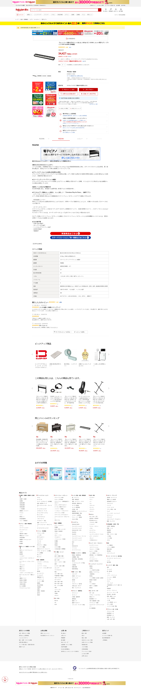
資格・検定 (57, 591)
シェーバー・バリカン (42, 565)
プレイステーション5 (76, 526)
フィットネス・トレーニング (113, 513)
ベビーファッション (94, 547)
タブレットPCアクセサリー (61, 504)
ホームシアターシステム (42, 512)
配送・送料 (84, 633)
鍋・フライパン (75, 497)
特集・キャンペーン (45, 633)
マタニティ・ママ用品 (94, 549)
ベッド (108, 573)
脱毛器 (38, 571)
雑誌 (56, 571)
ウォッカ (91, 507)
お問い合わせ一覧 (69, 687)
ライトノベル (57, 589)
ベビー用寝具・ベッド (94, 553)
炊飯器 (21, 552)
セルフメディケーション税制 (25, 672)
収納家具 (109, 588)
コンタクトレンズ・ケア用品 (78, 563)
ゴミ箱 (108, 600)
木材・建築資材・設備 (94, 600)
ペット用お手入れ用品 (94, 570)
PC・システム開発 (59, 585)
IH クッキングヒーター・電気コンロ (27, 575)
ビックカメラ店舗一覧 (110, 5)
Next (110, 32)
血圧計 (38, 592)
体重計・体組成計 (41, 591)
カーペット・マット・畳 (112, 592)
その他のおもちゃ (93, 540)
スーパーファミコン (76, 549)
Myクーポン (63, 642)
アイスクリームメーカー (25, 588)
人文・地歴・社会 (58, 573)
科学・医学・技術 (58, 583)
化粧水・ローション (76, 576)
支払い (83, 635)
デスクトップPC (40, 533)
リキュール (92, 505)
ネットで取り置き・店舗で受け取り (27, 644)
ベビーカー (92, 557)
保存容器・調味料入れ (77, 503)
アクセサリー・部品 (41, 520)
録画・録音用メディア (42, 503)
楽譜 (56, 563)
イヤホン (53, 14)
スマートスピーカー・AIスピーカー (44, 525)
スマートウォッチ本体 (59, 512)
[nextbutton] (108, 354)
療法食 (91, 587)
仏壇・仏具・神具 (111, 619)
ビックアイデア (38, 14)
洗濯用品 (109, 532)
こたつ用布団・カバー (112, 602)
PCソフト (39, 556)
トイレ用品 (109, 538)
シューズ (109, 505)
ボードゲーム (92, 532)
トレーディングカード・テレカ (96, 534)
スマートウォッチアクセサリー (61, 514)
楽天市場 (123, 5)
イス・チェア (110, 583)
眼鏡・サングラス (111, 521)
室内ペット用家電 (93, 585)
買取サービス (22, 646)
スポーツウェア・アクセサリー (114, 519)
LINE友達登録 (85, 649)
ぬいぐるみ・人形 (93, 516)
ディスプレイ (40, 539)
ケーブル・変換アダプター (60, 506)
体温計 (38, 594)
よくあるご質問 (100, 5)
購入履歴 (63, 640)
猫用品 (91, 566)
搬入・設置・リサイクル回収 (25, 640)
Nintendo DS (75, 546)
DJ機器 (56, 541)
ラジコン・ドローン (94, 526)
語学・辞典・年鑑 (58, 581)
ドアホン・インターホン (95, 594)
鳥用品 (91, 576)
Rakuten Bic (22, 10)
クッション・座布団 (111, 577)
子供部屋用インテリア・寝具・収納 (114, 585)
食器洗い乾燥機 (23, 580)
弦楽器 (56, 543)
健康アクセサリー (76, 602)
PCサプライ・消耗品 (41, 545)
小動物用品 (92, 574)
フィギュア (92, 524)
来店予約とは (92, 104)
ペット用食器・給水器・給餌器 (96, 577)
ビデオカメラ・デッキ (42, 510)
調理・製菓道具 (75, 499)
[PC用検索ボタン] (99, 10)
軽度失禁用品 (75, 568)
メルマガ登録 (85, 646)
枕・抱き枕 (109, 571)
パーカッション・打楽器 (60, 539)
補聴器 (38, 583)
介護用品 (74, 564)
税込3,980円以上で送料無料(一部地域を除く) (36, 5)
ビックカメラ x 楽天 (20, 5)
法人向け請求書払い (65, 649)
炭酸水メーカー (23, 578)
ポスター (57, 595)
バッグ (108, 560)
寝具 (108, 567)
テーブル (109, 579)
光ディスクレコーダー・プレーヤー (44, 506)
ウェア (108, 511)
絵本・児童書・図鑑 (59, 556)
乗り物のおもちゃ (93, 520)
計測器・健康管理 (76, 596)
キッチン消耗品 (75, 505)
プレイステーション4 (76, 528)
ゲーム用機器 (40, 552)
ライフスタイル (58, 569)
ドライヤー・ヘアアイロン (43, 562)
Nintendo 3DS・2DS (76, 530)
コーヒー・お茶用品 (76, 515)
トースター (22, 556)
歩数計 (38, 589)
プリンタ (39, 541)
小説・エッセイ (58, 577)
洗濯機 (78, 14)
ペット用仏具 (92, 583)
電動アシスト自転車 (111, 499)
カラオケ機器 (57, 547)
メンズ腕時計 (110, 545)
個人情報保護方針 (106, 637)
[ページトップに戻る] (138, 489)
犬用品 (91, 568)
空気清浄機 (60, 14)
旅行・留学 (57, 560)
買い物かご (63, 633)
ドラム (56, 533)
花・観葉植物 (92, 608)
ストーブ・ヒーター (24, 527)
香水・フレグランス (76, 587)
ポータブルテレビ (41, 516)
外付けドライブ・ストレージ (43, 548)
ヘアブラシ (39, 563)
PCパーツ (39, 554)
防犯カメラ (92, 596)
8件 (61, 302)
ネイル (73, 581)
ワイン (91, 499)
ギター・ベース (58, 535)
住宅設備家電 (22, 518)
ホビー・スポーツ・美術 (60, 562)
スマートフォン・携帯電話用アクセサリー (62, 502)
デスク (108, 581)
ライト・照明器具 (23, 520)
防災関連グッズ (93, 598)
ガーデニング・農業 (94, 602)
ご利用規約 (104, 640)
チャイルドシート (93, 559)
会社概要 (118, 5)
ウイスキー (92, 497)
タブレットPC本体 (59, 499)
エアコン (67, 14)
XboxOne (74, 532)
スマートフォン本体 (59, 497)
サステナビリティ (78, 687)
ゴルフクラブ (110, 503)
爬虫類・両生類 (93, 579)
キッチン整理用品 (76, 507)
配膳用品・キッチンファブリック (79, 511)
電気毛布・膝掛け (23, 533)
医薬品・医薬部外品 (76, 555)
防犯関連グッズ (110, 613)
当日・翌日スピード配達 (24, 633)
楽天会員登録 (122, 14)
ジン (90, 501)
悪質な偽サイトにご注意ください (39, 672)
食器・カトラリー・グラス (78, 501)
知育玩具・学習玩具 (94, 518)
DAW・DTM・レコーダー (60, 529)
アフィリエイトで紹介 (87, 651)
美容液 (73, 579)
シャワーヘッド (40, 579)
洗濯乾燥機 (22, 503)
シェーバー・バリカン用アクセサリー (44, 568)
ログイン (116, 14)
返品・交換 (84, 637)
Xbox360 (74, 534)
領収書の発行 (85, 644)
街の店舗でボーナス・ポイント (47, 635)
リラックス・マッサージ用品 (78, 604)
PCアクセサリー (40, 537)
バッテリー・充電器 (59, 508)
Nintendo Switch (75, 524)
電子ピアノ (44, 19)
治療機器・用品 (75, 557)
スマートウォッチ (111, 553)
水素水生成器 (22, 584)
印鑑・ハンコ (110, 528)
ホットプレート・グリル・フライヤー (27, 562)
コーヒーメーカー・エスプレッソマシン (27, 558)
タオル (108, 540)
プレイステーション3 (76, 538)
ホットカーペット (23, 529)
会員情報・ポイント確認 (66, 644)
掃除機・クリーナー (24, 510)
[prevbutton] (32, 354)
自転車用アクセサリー (112, 501)
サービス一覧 (61, 687)
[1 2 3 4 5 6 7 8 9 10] (63, 64)
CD (55, 602)
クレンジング (75, 577)
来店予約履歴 (64, 646)
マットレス (109, 569)
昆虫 (90, 581)
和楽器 (56, 545)
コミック (57, 554)
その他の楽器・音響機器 (60, 548)
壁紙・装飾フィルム (111, 596)
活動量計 (39, 587)
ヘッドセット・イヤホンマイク (61, 510)
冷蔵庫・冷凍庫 (23, 499)
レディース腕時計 (111, 547)
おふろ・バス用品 (93, 551)
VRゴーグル (57, 520)
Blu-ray (56, 600)
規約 (97, 104)
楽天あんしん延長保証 (24, 635)
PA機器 (56, 527)
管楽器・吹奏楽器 (58, 531)
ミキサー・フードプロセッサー (26, 572)
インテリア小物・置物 (112, 606)
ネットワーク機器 (41, 547)
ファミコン (74, 548)
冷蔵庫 (72, 14)
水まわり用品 (75, 519)
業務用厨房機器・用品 (77, 513)
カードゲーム (92, 530)
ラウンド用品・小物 (111, 509)
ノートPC (39, 535)
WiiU (73, 542)
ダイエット (74, 594)
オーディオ (39, 499)
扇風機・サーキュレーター (25, 539)
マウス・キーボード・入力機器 (44, 550)
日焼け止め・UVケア (76, 585)
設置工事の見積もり (23, 642)
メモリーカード (40, 518)
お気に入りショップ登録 (87, 642)
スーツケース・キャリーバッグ (114, 558)
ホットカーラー (40, 573)
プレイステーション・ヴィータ (79, 536)
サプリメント (75, 592)
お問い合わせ (85, 656)
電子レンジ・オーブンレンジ (26, 550)
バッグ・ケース (110, 507)
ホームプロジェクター (42, 508)
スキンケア (74, 574)
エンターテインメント (59, 558)
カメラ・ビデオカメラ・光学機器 (44, 501)
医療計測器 (74, 566)
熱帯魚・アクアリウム (94, 572)
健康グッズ (74, 600)
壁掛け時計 (109, 549)
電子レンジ (89, 14)
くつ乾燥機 (22, 508)
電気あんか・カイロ (24, 535)
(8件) (70, 47)
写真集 (56, 593)
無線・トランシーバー (42, 522)
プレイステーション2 (76, 540)
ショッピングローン (23, 637)
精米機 (21, 554)
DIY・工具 (92, 592)
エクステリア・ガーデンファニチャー (97, 605)
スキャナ (39, 543)
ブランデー (92, 509)
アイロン (22, 512)
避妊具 (73, 561)
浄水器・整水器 (23, 582)
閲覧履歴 (63, 637)
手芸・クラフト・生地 (112, 534)
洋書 (56, 587)
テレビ (83, 14)
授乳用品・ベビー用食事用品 (96, 555)
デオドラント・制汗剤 (77, 583)
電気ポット (22, 566)
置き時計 (109, 551)
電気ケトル (22, 568)
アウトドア (109, 517)
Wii (72, 544)
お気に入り (63, 635)
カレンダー (57, 567)
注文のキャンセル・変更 (87, 640)
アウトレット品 (110, 611)
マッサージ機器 (40, 581)
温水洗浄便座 (40, 585)
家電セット (29, 14)
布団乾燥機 (22, 506)
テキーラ (91, 511)
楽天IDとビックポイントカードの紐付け (70, 651)
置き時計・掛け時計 (111, 594)
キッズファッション (94, 545)
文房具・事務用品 (111, 526)
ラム (90, 503)
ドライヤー (46, 14)
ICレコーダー (40, 514)
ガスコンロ (22, 564)
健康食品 (74, 598)
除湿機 (21, 543)
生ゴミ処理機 (22, 586)
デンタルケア (40, 575)
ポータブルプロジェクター (43, 528)
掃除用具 (109, 530)
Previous (30, 32)
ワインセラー (22, 570)
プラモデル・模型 (93, 522)
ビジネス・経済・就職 (59, 565)
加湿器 (21, 541)
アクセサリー (57, 537)
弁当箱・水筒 (75, 509)
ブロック (91, 538)
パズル (91, 528)
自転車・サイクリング (112, 497)
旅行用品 (109, 562)
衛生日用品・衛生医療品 (77, 559)
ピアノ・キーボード (35, 19)
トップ (16, 19)
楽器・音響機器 (24, 19)
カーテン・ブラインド (112, 590)
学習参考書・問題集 (59, 575)
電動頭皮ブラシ (40, 577)
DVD (56, 604)
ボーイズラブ (57, 579)
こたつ (21, 531)
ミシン (21, 514)
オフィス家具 (110, 604)
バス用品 (109, 536)
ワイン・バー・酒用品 (77, 517)
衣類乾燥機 (22, 504)
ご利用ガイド (92, 5)
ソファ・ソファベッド (112, 575)
